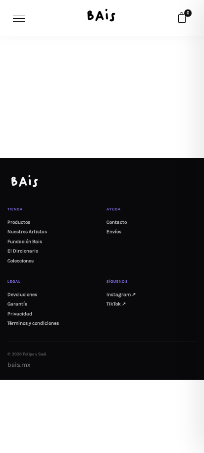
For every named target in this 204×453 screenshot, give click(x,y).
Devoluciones (22, 295)
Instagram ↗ (121, 295)
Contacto (116, 222)
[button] (182, 18)
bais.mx (19, 364)
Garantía (17, 304)
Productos (18, 222)
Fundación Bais (24, 242)
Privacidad (19, 314)
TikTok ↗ (116, 304)
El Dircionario (22, 251)
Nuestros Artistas (27, 232)
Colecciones (20, 261)
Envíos (113, 232)
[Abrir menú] (19, 18)
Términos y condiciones (33, 323)
